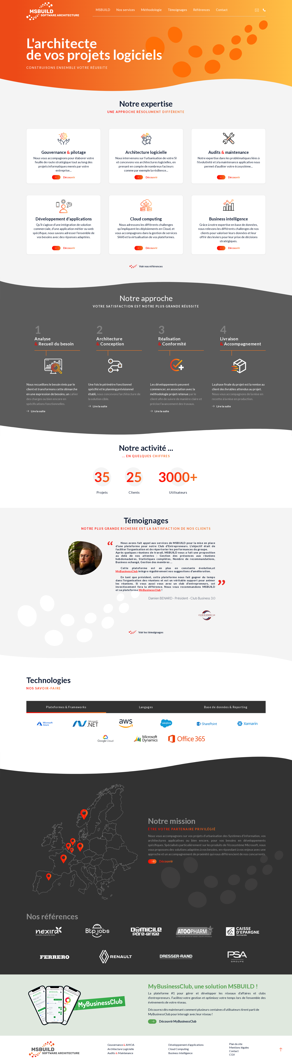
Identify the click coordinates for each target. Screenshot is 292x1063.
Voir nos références (151, 266)
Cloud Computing (178, 1049)
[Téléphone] (264, 10)
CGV (232, 1054)
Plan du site (235, 1043)
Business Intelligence (180, 1053)
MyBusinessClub (127, 571)
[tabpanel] (146, 731)
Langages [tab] (146, 707)
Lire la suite (38, 411)
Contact (234, 1051)
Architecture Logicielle (120, 1049)
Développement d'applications (186, 1044)
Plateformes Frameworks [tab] (66, 707)
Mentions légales (239, 1047)
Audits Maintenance (120, 1053)
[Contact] (257, 10)
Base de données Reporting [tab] (226, 707)
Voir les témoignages (150, 632)
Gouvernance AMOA (120, 1044)
